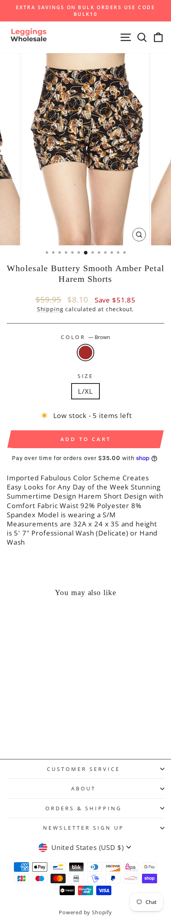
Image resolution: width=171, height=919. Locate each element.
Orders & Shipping (83, 808)
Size (86, 376)
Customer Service (83, 769)
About (83, 788)
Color (86, 337)
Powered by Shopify (85, 912)
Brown (85, 352)
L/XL (85, 391)
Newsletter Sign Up (83, 827)
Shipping (50, 309)
